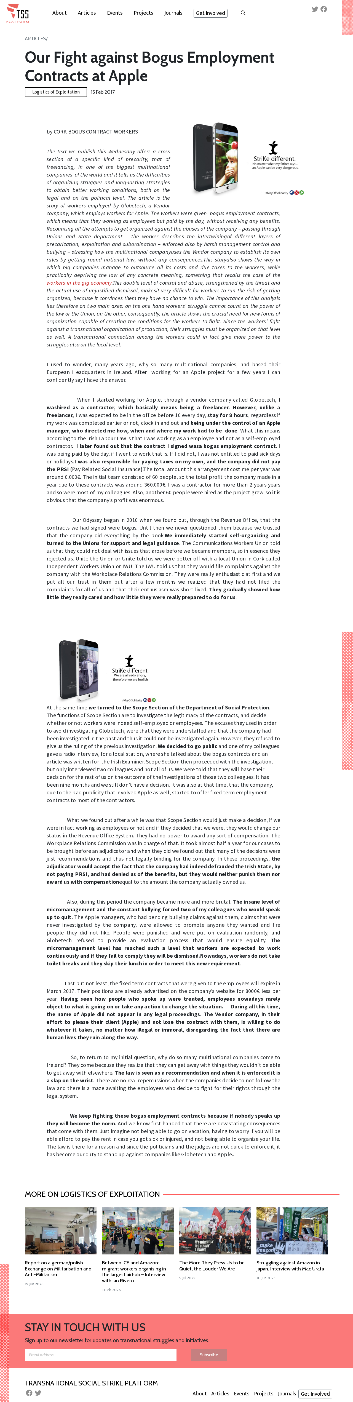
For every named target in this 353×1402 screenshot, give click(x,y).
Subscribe (209, 1354)
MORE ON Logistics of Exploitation (92, 1194)
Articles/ (36, 39)
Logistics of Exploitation (56, 92)
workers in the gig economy (79, 282)
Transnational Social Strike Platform (91, 1383)
